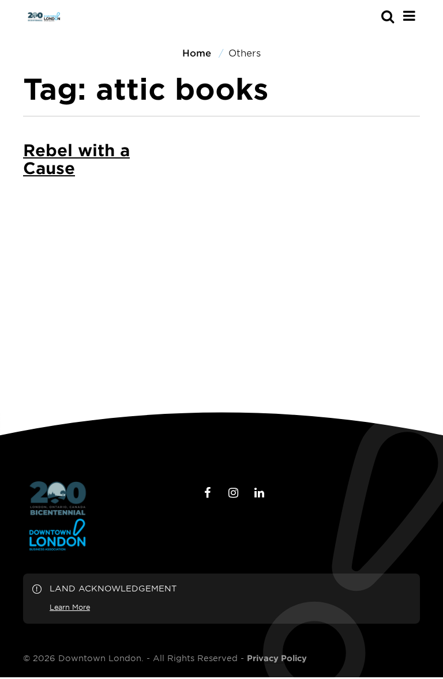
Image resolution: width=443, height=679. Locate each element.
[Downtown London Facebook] (207, 492)
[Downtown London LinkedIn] (259, 492)
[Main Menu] (409, 15)
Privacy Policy (277, 658)
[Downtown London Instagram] (233, 492)
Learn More (70, 607)
